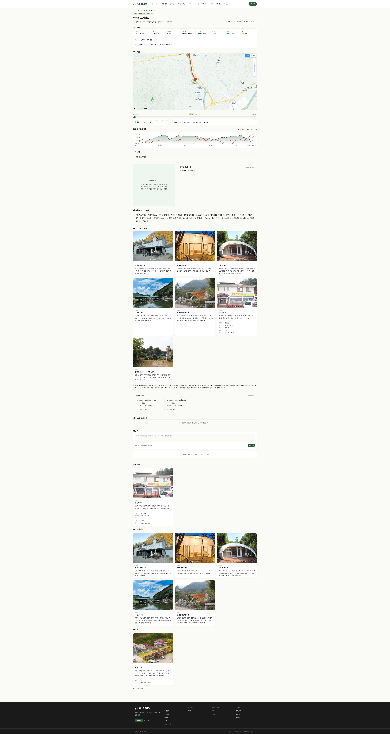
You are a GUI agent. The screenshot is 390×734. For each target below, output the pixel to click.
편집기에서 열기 (166, 44)
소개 (213, 711)
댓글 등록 (251, 445)
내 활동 (226, 4)
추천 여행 (164, 4)
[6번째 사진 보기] (153, 661)
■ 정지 (150, 122)
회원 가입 (252, 4)
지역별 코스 (167, 711)
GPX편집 (218, 4)
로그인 (244, 4)
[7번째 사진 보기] (154, 661)
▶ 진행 (137, 122)
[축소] (254, 74)
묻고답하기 (238, 711)
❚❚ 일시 (143, 122)
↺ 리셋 (156, 122)
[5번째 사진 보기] (155, 259)
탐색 (134, 11)
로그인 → (146, 720)
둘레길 (172, 4)
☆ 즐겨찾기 (229, 21)
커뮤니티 (204, 4)
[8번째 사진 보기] (155, 661)
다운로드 (143, 44)
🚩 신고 (253, 21)
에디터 (213, 714)
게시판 (189, 711)
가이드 (190, 4)
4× (167, 122)
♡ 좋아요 (238, 21)
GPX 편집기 (167, 724)
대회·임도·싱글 (181, 4)
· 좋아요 (160, 22)
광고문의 (238, 714)
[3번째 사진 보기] (153, 259)
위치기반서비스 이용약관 (249, 731)
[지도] (247, 55)
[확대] (254, 59)
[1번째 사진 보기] (150, 259)
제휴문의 (238, 717)
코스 (157, 4)
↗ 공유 (246, 21)
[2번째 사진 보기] (193, 259)
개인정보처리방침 (238, 731)
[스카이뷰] (253, 55)
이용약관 (230, 731)
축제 (211, 4)
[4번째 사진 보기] (154, 259)
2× (163, 122)
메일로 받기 (154, 44)
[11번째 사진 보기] (159, 661)
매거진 (197, 4)
